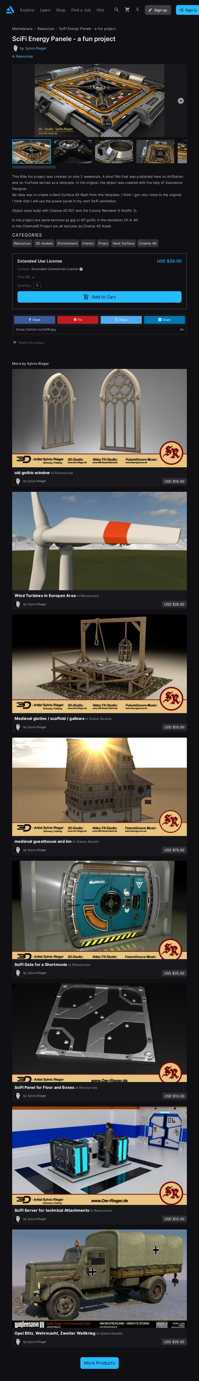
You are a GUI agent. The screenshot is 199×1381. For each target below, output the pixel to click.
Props (103, 243)
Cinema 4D (148, 243)
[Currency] (137, 10)
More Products (99, 1362)
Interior (88, 243)
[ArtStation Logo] (10, 10)
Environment (68, 243)
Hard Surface (123, 243)
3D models (44, 243)
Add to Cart (104, 296)
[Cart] (127, 10)
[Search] (117, 10)
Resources (24, 56)
